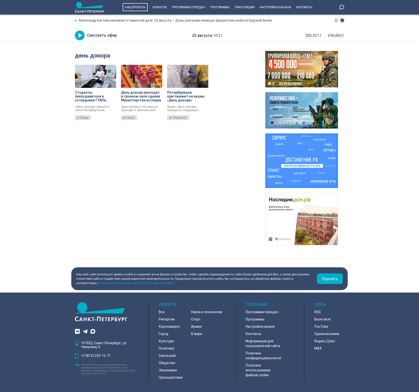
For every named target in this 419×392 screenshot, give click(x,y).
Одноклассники (326, 334)
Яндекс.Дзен (324, 341)
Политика (166, 348)
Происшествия (170, 377)
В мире (196, 334)
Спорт (196, 319)
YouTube (321, 326)
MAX (318, 348)
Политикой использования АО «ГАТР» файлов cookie (136, 283)
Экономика (168, 370)
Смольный (167, 356)
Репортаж (167, 319)
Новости (160, 7)
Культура (166, 341)
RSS (317, 312)
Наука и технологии (206, 312)
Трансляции (244, 7)
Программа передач (188, 7)
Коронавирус (169, 326)
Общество (179, 117)
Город (84, 117)
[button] (342, 20)
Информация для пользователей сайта (263, 343)
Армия (196, 326)
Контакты (304, 7)
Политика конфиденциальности (263, 355)
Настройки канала (275, 7)
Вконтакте (322, 319)
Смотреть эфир (102, 35)
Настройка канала (260, 326)
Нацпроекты (135, 7)
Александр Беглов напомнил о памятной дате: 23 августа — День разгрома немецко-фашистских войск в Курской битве (175, 20)
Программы (220, 7)
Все (162, 312)
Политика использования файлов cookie (258, 370)
